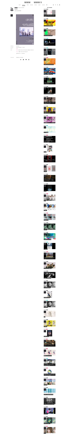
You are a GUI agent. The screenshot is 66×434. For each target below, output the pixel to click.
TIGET (17, 51)
